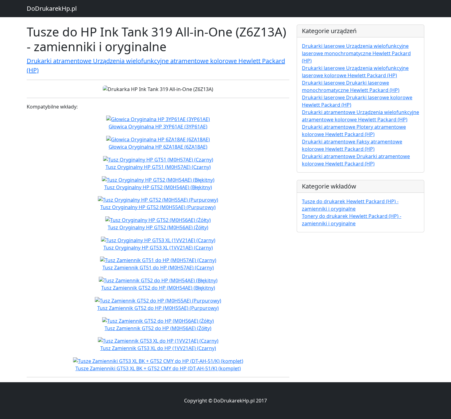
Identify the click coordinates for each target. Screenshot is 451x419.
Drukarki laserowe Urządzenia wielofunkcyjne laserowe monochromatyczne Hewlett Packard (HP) (356, 53)
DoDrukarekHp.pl (52, 8)
